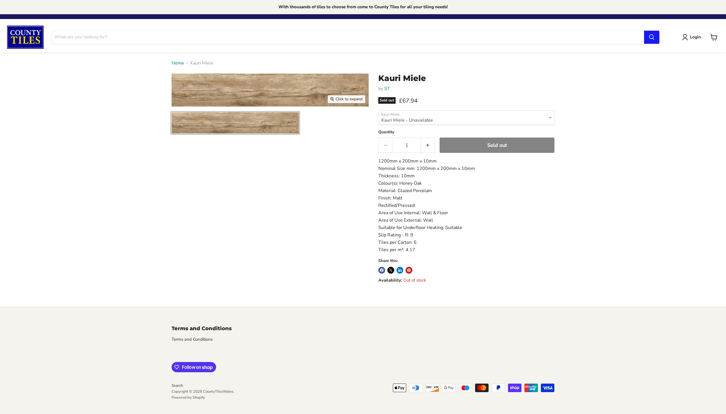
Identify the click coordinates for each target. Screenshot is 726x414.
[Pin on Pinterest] (409, 270)
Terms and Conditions (192, 339)
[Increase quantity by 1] (428, 145)
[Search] (651, 37)
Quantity (386, 132)
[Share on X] (390, 270)
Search (177, 385)
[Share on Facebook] (381, 270)
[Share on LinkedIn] (399, 270)
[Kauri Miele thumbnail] (235, 123)
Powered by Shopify (188, 397)
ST (387, 89)
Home (178, 63)
